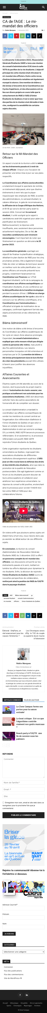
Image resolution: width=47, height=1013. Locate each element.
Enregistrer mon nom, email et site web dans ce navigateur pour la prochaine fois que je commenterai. (23, 805)
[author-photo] (24, 660)
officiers (16, 601)
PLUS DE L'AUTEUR (31, 700)
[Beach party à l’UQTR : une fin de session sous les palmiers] (9, 736)
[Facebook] (5, 35)
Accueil (5, 13)
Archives (37, 1006)
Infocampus (14, 13)
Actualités (24, 1003)
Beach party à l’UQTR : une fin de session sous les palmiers (29, 736)
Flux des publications (13, 971)
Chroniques (6, 724)
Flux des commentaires (13, 974)
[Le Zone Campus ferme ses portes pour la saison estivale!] (9, 709)
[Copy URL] (39, 35)
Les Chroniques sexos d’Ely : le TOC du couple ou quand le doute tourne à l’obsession (34, 635)
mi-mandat (7, 601)
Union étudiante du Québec (31, 601)
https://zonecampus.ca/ (23, 667)
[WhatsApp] (22, 35)
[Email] (33, 35)
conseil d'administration (26, 598)
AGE (11, 595)
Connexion (8, 967)
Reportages (28, 1006)
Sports (9, 1006)
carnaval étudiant (9, 598)
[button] (4, 7)
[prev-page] (4, 745)
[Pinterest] (16, 35)
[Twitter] (10, 35)
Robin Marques (10, 30)
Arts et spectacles (36, 1003)
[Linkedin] (28, 35)
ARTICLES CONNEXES (12, 700)
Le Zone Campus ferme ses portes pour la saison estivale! (29, 709)
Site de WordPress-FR (13, 978)
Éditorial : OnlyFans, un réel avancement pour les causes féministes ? (13, 633)
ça (31, 595)
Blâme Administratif (21, 595)
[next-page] (8, 745)
